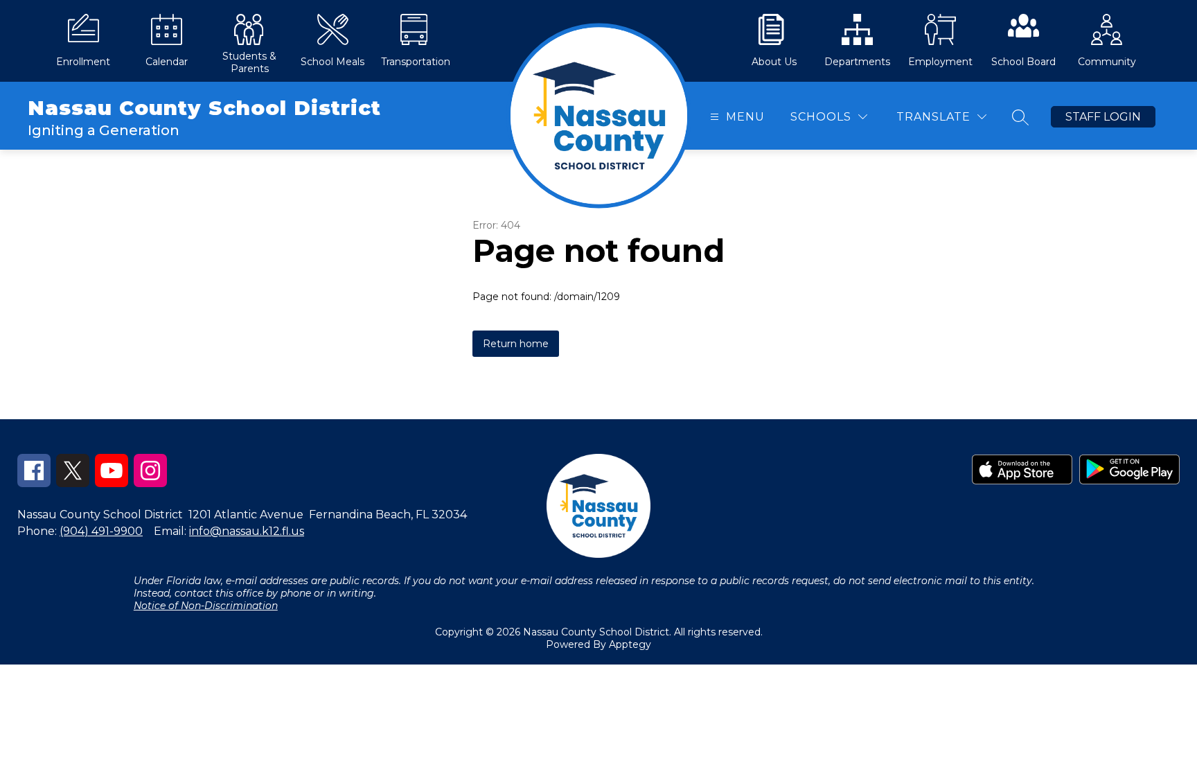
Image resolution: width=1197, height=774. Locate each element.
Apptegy (630, 644)
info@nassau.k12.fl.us (246, 531)
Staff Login (1103, 116)
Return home (516, 343)
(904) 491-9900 (101, 531)
